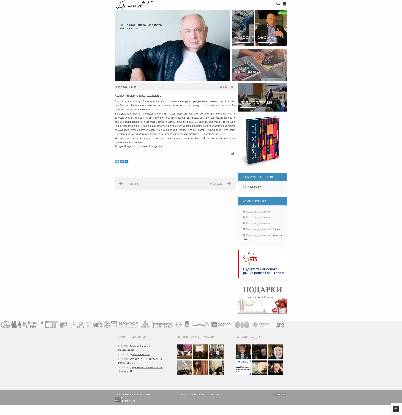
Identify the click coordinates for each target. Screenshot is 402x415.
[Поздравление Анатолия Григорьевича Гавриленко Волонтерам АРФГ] (259, 351)
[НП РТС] (72, 324)
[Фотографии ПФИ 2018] (184, 351)
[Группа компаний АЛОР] (5, 324)
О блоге (275, 229)
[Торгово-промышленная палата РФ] (88, 324)
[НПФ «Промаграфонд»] (178, 324)
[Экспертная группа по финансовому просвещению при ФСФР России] (51, 324)
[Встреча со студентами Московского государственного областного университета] (184, 367)
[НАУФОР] (128, 324)
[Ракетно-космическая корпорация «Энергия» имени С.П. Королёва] (200, 324)
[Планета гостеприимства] (145, 324)
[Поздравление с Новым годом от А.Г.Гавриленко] (243, 351)
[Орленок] (216, 351)
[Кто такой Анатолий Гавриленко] (275, 367)
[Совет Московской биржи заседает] (216, 367)
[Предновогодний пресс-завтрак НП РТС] (200, 367)
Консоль (213, 394)
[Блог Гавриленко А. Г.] (134, 5)
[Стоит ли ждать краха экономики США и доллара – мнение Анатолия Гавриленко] (259, 367)
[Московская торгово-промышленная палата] (114, 324)
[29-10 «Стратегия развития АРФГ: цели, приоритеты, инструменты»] (243, 367)
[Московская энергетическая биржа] (262, 324)
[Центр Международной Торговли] (242, 324)
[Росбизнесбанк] (63, 324)
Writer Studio (253, 186)
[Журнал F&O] (32, 324)
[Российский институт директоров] (186, 324)
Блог (134, 87)
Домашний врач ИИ (140, 354)
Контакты (198, 394)
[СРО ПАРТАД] (162, 324)
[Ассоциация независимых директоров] (16, 324)
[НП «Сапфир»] (80, 324)
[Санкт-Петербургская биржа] (280, 324)
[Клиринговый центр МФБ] (97, 324)
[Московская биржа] (222, 324)
